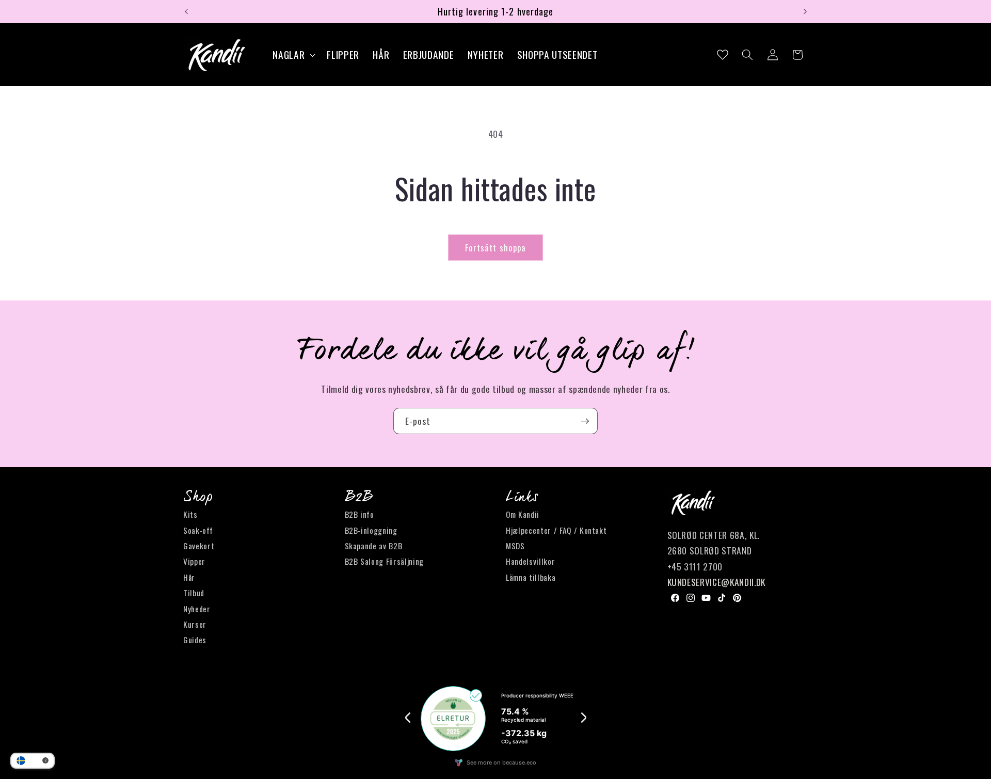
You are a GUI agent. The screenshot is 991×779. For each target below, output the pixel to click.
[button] (293, 55)
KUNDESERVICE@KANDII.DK (716, 582)
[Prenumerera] (584, 421)
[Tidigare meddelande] (186, 11)
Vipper (194, 561)
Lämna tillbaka (530, 577)
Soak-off (198, 530)
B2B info (359, 514)
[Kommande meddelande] (805, 11)
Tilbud (193, 593)
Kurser (194, 624)
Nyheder (197, 608)
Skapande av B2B (374, 545)
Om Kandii (522, 514)
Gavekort (198, 545)
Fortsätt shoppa (495, 247)
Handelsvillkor (530, 561)
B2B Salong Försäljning (384, 561)
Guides (194, 640)
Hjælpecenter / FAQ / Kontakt (556, 530)
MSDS (515, 545)
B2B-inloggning (371, 530)
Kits (190, 514)
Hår (189, 577)
